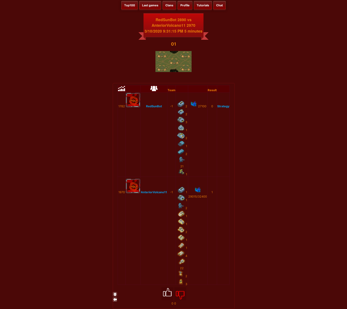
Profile (185, 5)
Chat (219, 5)
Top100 (129, 5)
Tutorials (203, 5)
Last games (150, 5)
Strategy (223, 106)
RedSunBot (154, 106)
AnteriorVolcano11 (154, 192)
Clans (169, 5)
